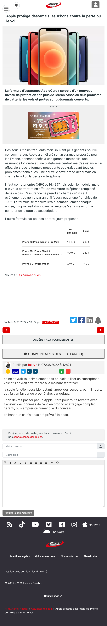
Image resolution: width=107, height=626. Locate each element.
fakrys (33, 365)
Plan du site (90, 556)
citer (15, 371)
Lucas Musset (50, 322)
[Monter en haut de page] (35, 371)
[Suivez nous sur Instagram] (74, 524)
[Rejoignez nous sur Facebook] (62, 524)
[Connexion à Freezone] (95, 4)
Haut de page (52, 595)
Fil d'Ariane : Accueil (16, 608)
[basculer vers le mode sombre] (16, 5)
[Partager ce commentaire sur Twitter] (23, 371)
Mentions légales (20, 556)
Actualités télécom (42, 608)
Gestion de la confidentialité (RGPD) (26, 571)
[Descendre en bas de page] (29, 371)
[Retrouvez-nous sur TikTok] (22, 524)
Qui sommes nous (45, 556)
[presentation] (5, 463)
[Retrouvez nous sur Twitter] (49, 524)
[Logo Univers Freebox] (53, 5)
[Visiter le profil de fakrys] (8, 364)
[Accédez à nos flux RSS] (10, 524)
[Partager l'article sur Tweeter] (74, 322)
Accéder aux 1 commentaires (53, 339)
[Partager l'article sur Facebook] (82, 322)
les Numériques (29, 275)
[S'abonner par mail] (98, 322)
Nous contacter (69, 556)
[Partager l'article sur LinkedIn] (91, 322)
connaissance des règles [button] (27, 436)
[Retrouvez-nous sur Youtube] (36, 524)
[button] (5, 463)
